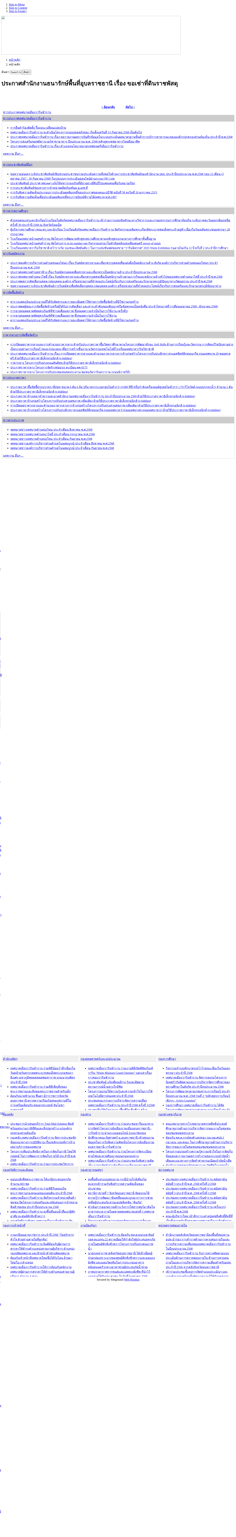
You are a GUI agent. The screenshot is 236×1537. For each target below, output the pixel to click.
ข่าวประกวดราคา (14, 377)
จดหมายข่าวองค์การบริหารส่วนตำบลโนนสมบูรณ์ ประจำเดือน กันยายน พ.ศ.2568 (62, 448)
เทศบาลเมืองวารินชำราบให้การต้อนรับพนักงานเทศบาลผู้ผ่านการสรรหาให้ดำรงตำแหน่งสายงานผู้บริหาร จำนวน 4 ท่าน (42, 1272)
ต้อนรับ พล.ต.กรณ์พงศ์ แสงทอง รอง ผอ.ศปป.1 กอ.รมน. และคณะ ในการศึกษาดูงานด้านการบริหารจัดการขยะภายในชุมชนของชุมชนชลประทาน (199, 1142)
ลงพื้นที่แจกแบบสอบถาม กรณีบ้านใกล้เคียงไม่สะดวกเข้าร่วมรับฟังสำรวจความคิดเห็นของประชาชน (117, 1184)
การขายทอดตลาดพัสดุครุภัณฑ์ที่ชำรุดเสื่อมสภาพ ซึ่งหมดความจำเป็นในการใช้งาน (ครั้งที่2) (69, 311)
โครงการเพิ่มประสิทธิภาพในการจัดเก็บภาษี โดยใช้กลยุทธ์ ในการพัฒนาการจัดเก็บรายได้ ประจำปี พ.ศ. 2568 (43, 1156)
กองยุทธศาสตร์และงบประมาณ (100, 1058)
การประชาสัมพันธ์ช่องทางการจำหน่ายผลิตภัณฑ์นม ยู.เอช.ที (49, 187)
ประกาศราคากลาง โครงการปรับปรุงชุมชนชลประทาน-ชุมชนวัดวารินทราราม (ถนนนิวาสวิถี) (70, 372)
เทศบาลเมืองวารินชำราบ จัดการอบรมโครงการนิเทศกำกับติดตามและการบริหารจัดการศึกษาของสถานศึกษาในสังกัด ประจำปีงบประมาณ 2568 (198, 1082)
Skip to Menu (17, 4)
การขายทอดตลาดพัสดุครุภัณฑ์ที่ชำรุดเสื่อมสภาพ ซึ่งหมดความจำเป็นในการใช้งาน (63, 315)
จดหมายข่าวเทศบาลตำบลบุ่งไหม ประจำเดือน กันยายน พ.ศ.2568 (51, 438)
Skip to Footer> (18, 11)
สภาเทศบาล (166, 1169)
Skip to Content (18, 7)
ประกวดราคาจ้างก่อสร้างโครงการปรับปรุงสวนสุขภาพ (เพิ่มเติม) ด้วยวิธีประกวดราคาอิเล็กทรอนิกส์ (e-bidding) (80, 400)
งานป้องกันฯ (88, 1225)
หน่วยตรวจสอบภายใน (172, 1225)
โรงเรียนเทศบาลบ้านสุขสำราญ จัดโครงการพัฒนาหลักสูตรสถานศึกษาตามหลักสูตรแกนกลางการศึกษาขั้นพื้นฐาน (83, 238)
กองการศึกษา (167, 1058)
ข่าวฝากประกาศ (13, 420)
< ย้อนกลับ (108, 107)
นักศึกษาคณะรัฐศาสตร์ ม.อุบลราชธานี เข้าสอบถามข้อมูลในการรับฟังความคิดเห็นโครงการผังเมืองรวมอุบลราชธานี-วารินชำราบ (121, 1142)
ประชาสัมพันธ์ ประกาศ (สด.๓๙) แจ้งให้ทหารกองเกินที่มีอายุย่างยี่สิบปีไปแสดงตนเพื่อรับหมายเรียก (72, 183)
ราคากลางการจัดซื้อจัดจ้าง (20, 335)
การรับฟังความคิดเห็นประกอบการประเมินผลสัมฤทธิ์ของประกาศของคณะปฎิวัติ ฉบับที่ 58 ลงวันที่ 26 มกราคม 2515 (83, 192)
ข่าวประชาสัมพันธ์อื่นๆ (17, 164)
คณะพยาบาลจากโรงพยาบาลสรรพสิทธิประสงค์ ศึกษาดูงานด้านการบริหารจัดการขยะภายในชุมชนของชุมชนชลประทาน (198, 1128)
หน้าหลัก (14, 59)
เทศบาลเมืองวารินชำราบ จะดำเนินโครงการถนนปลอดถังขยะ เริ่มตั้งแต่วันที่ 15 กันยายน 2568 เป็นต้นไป (76, 132)
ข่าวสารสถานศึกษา (15, 210)
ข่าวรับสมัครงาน (14, 253)
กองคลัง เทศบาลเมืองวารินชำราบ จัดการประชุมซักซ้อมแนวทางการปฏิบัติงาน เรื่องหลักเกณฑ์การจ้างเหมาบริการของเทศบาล (43, 1142)
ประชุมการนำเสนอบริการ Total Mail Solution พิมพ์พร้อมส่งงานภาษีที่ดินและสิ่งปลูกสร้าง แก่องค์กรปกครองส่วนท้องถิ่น (42, 1128)
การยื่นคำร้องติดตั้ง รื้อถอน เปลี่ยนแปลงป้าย (38, 127)
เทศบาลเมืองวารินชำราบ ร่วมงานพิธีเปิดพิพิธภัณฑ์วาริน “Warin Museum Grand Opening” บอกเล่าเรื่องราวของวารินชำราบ (120, 1073)
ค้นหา (5, 72)
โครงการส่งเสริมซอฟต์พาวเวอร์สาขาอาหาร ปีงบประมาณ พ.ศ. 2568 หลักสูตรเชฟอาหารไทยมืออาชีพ (75, 141)
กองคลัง (8, 1114)
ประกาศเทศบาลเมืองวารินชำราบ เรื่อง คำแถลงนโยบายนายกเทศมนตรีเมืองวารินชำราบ (66, 146)
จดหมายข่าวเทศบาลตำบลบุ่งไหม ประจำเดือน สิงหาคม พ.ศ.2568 (51, 429)
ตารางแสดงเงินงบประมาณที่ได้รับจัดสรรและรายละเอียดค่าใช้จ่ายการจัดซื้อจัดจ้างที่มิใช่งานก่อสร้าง (74, 301)
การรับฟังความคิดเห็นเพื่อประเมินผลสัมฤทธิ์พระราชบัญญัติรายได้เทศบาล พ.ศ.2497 (63, 197)
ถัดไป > (130, 107)
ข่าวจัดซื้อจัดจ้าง (13, 292)
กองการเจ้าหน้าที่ (14, 1225)
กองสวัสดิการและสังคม (18, 1169)
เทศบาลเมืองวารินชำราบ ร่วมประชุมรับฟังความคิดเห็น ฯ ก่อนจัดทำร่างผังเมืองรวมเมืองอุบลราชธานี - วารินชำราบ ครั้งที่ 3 (121, 1165)
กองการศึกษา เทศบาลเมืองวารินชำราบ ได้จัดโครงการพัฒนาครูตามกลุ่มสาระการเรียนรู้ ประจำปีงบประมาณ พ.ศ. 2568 (198, 1110)
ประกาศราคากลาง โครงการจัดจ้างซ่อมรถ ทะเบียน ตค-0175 (48, 367)
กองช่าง (86, 1114)
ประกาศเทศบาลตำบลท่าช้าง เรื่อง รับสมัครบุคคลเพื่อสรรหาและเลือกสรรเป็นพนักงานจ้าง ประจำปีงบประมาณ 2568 (83, 272)
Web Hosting (131, 1279)
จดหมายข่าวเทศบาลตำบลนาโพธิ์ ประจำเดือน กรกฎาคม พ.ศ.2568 (52, 434)
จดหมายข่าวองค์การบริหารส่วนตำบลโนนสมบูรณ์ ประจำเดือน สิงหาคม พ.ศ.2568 (62, 443)
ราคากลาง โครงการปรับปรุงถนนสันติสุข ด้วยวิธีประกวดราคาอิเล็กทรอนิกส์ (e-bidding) (65, 362)
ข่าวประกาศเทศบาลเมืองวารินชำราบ (27, 112)
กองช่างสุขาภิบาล (170, 1114)
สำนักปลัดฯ (10, 1058)
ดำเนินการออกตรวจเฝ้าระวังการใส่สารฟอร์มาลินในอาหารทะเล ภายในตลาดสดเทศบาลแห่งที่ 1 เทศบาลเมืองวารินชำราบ (121, 1211)
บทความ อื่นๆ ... (13, 153)
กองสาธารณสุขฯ (92, 1169)
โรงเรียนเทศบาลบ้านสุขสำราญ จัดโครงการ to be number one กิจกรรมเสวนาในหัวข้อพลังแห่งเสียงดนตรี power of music (85, 243)
